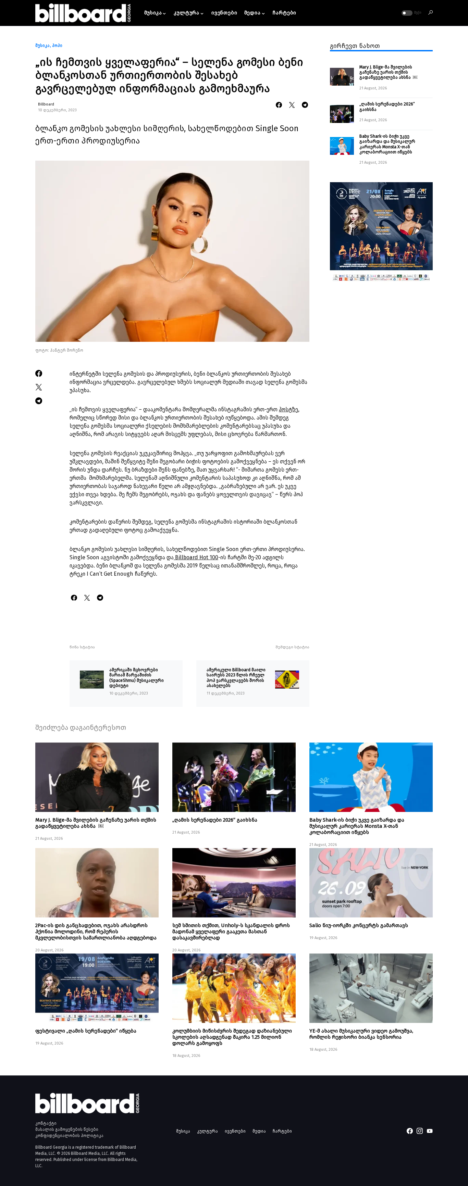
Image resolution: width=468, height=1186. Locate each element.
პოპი (57, 45)
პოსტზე (288, 409)
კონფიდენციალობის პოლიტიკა (69, 1135)
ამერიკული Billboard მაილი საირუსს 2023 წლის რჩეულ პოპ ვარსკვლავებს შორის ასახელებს (236, 677)
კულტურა (207, 1131)
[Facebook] (410, 1131)
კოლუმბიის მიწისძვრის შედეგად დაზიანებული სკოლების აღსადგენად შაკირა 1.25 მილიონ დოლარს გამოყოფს (232, 1037)
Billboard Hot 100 (196, 557)
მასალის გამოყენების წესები (66, 1129)
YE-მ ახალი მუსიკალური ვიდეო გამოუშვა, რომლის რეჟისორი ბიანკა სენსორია (361, 1034)
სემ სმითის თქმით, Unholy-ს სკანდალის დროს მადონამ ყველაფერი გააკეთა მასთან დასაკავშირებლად (231, 931)
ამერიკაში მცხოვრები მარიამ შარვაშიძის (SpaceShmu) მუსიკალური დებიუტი (136, 677)
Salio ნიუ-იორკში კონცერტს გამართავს (358, 925)
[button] (410, 13)
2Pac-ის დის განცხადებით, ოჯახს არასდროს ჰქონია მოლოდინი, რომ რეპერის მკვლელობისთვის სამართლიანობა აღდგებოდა (96, 931)
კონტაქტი (46, 1123)
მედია (259, 1131)
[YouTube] (430, 1131)
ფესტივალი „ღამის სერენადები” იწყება (85, 1031)
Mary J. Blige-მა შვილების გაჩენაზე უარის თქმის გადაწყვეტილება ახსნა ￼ (388, 72)
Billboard (46, 104)
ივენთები (235, 1131)
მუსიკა (42, 45)
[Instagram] (420, 1131)
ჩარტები (282, 1131)
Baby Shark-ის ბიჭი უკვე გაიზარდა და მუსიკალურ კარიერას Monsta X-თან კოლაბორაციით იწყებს (387, 144)
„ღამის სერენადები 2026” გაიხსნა (387, 106)
